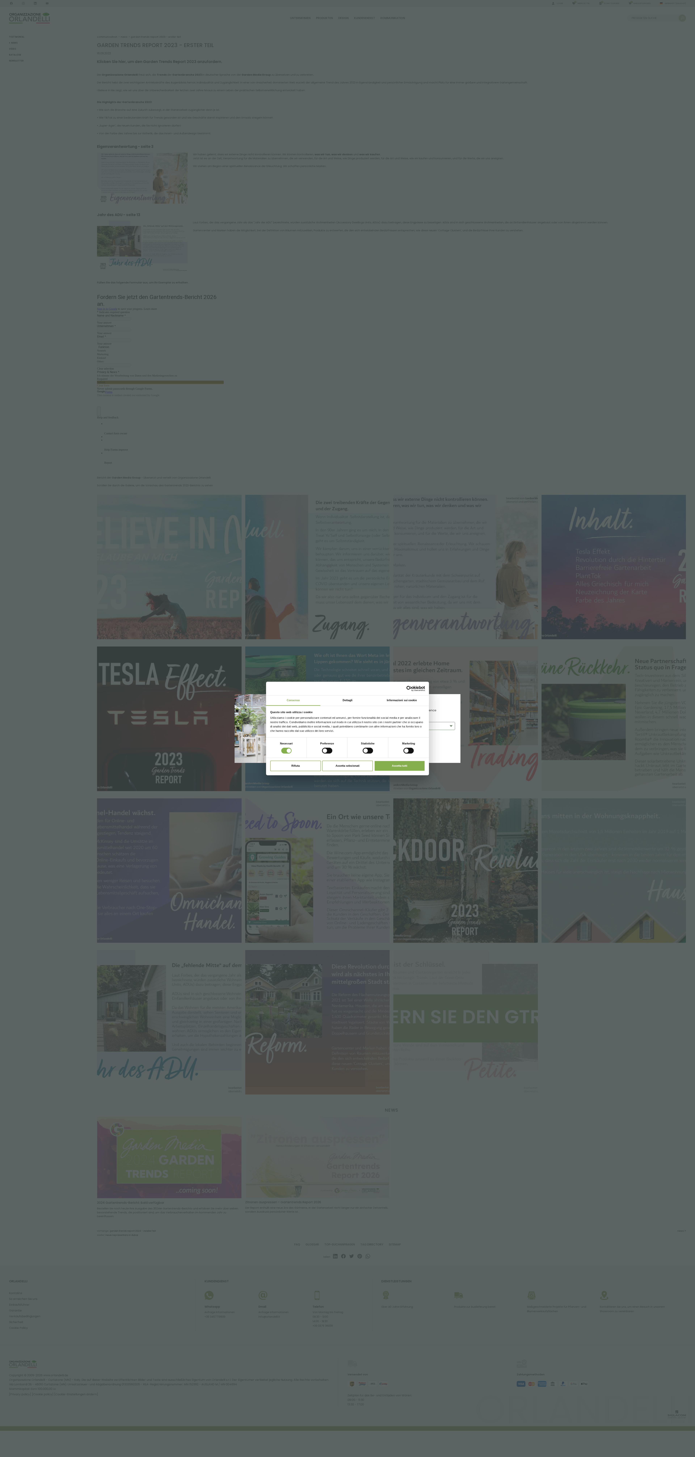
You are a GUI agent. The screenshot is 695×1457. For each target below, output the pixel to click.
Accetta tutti (399, 765)
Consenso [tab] (293, 700)
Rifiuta (295, 765)
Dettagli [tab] (348, 700)
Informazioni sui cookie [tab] (402, 700)
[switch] (327, 751)
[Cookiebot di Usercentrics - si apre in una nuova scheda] (409, 688)
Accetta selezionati (347, 765)
